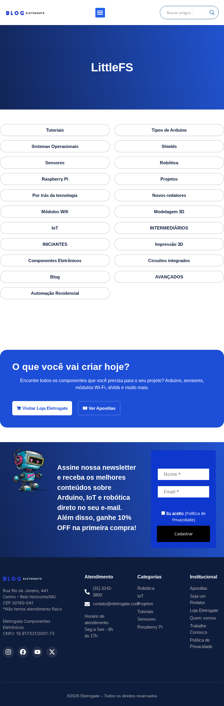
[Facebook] (23, 652)
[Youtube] (37, 652)
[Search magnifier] (212, 12)
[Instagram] (8, 652)
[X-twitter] (51, 652)
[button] (100, 12)
